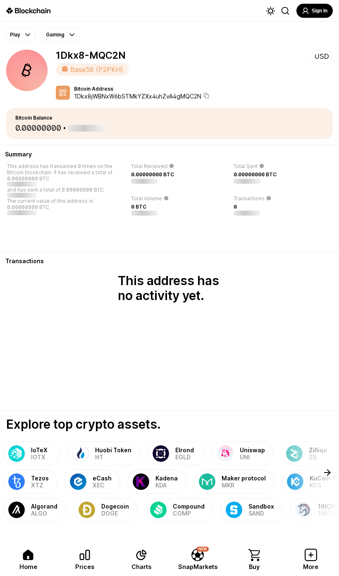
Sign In (319, 11)
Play (15, 34)
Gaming (55, 34)
